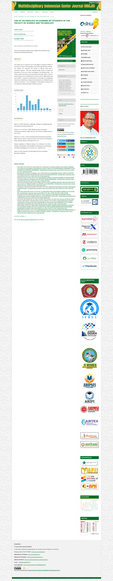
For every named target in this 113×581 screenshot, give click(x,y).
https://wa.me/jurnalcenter (38, 552)
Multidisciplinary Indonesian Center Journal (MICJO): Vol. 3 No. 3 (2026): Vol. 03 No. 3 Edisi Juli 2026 (44, 193)
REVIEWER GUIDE (86, 57)
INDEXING (84, 78)
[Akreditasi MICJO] (89, 28)
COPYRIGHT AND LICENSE (88, 71)
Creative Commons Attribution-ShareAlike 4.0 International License (65, 134)
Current (22, 11)
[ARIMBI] (89, 370)
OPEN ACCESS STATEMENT (88, 68)
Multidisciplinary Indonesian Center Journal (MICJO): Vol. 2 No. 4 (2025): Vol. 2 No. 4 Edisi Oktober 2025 (42, 208)
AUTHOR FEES (85, 89)
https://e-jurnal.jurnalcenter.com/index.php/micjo (36, 559)
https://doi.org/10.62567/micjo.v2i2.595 (27, 46)
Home (16, 11)
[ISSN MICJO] (89, 171)
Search (95, 11)
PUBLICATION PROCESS (87, 64)
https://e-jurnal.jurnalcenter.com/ (35, 557)
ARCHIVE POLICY (86, 85)
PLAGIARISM (85, 75)
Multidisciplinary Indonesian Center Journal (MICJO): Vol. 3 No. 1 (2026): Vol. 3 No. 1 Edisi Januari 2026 (41, 203)
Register (45, 11)
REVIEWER (84, 54)
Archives (30, 11)
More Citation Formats (65, 93)
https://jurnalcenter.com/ (34, 554)
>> (25, 216)
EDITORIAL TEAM (86, 50)
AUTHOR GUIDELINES (87, 82)
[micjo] (89, 153)
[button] (61, 140)
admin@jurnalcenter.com (24, 562)
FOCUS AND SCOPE (86, 46)
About (37, 11)
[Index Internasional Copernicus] (89, 36)
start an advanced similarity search (29, 219)
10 (23, 216)
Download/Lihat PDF (66, 60)
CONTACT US (85, 92)
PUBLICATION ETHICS (87, 61)
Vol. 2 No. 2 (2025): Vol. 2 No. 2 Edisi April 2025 (37, 16)
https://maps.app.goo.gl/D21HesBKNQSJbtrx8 (35, 565)
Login (51, 11)
